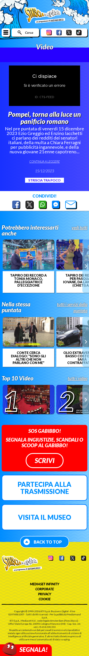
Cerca (29, 32)
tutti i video (77, 378)
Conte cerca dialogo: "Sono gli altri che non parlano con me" (28, 357)
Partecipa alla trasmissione (44, 487)
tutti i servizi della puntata (72, 307)
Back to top (48, 541)
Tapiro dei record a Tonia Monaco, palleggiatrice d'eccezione (28, 280)
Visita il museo (44, 517)
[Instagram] (49, 32)
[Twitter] (69, 32)
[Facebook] (59, 32)
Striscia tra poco (44, 180)
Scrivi (44, 460)
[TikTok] (79, 32)
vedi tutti (79, 227)
